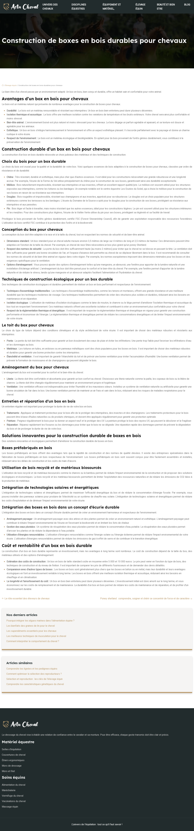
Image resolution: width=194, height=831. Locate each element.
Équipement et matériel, (112, 7)
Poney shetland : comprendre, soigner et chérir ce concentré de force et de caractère (144, 598)
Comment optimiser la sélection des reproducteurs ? (34, 674)
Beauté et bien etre (166, 7)
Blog (187, 5)
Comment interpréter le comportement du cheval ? (32, 641)
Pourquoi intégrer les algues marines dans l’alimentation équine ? (40, 621)
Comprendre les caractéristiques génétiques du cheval (35, 684)
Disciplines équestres (79, 7)
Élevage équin (140, 7)
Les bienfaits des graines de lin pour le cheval (30, 626)
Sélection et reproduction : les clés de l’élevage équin (34, 679)
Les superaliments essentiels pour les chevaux (31, 631)
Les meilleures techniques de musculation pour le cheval (36, 636)
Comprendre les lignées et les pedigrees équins (31, 669)
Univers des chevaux (50, 7)
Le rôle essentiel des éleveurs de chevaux (27, 598)
